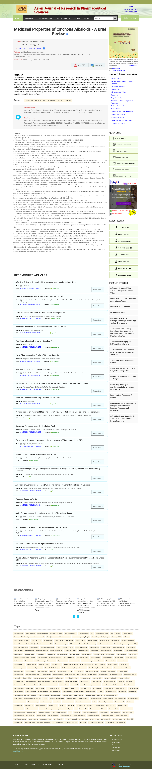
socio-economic (74, 661)
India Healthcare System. (90, 712)
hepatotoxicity (119, 657)
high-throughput (93, 640)
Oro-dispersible (58, 719)
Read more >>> (133, 65)
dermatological (103, 674)
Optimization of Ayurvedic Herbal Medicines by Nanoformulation (42, 527)
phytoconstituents (120, 688)
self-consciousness (31, 708)
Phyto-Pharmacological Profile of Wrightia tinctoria (37, 355)
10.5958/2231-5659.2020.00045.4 (30, 446)
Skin (76, 708)
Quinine (59, 100)
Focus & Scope (116, 78)
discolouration (53, 705)
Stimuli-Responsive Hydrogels (101, 637)
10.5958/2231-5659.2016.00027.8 (30, 288)
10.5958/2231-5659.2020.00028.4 (30, 389)
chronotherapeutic (19, 667)
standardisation (86, 654)
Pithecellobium (104, 712)
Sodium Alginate (127, 633)
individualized (64, 685)
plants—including (30, 691)
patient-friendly (106, 719)
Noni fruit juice (18, 661)
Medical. (103, 708)
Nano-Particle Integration (95, 722)
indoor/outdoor (44, 708)
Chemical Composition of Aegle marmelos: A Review (37, 398)
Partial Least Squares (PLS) (45, 644)
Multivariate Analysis (128, 640)
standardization (90, 691)
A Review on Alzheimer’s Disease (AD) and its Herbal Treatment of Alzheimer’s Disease (52, 485)
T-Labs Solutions (124, 766)
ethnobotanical (108, 688)
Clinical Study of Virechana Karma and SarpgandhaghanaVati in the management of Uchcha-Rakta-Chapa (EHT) (59, 559)
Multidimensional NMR (47, 647)
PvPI (70, 712)
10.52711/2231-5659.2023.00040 (30, 304)
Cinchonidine (29, 100)
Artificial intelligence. (55, 657)
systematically (97, 688)
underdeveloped (19, 688)
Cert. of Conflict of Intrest (125, 163)
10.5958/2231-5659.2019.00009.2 (30, 535)
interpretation (48, 640)
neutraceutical (105, 647)
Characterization (84, 633)
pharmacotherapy (33, 702)
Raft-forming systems (92, 671)
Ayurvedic (38, 100)
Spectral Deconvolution (21, 647)
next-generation (96, 681)
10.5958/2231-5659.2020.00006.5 (30, 432)
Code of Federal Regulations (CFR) (107, 695)
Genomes (65, 688)
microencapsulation (81, 647)
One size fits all (40, 688)
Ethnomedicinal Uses (86, 664)
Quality (45, 698)
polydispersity (81, 674)
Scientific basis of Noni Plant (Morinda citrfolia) (35, 454)
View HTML (98, 65)
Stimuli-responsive (64, 637)
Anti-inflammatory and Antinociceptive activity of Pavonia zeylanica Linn (45, 513)
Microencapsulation (118, 647)
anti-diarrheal (30, 715)
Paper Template (121, 151)
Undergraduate (94, 708)
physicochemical (106, 650)
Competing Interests (118, 86)
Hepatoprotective (68, 702)
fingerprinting (110, 654)
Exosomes (121, 681)
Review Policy (115, 109)
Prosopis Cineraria (44, 664)
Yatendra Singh (38, 41)
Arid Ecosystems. (100, 664)
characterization (18, 633)
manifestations (110, 705)
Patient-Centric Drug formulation (115, 722)
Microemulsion (26, 678)
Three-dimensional (45, 719)
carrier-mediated (19, 681)
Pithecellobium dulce (79, 715)
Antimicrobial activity (102, 633)
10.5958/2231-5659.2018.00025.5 (30, 347)
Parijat (94, 702)
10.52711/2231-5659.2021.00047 (30, 361)
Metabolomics (34, 647)
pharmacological (121, 654)
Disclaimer (114, 95)
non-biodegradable (70, 633)
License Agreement (117, 117)
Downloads (116, 747)
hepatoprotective (133, 698)
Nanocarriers (18, 685)
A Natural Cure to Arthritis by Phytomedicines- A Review (39, 543)
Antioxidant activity (93, 715)
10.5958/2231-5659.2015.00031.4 (30, 550)
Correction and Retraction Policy (122, 112)
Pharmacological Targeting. (21, 640)
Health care (29, 688)
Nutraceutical (51, 661)
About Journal (19, 2)
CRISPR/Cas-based (57, 681)
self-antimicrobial (42, 633)
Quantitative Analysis (61, 644)
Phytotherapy (132, 691)
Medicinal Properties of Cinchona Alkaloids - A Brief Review (60, 31)
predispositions (95, 685)
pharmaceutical (94, 647)
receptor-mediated (110, 678)
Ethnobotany (122, 691)
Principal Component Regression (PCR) (125, 644)
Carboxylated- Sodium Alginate (23, 637)
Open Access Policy (118, 123)
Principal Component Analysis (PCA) (24, 644)
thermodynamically (116, 674)
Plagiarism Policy (116, 98)
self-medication (122, 705)
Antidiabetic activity (122, 715)
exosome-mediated (44, 681)
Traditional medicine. (20, 719)
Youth (81, 708)
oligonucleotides (30, 722)
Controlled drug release (108, 671)
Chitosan (117, 633)
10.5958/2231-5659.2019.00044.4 (30, 505)
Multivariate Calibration (105, 644)
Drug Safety (77, 712)
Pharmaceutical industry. (57, 698)
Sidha (44, 100)
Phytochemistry (56, 664)
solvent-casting (33, 719)
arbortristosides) (96, 698)
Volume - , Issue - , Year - (36, 60)
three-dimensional (71, 719)
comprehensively (87, 661)
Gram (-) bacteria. (52, 637)
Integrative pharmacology (21, 657)
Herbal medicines (111, 691)
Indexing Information (124, 176)
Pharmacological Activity (71, 664)
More (76, 18)
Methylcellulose (30, 671)
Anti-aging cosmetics (40, 678)
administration (29, 650)
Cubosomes (82, 667)
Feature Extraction (62, 647)
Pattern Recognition (76, 644)
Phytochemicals (119, 702)
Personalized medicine (31, 685)
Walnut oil (17, 678)
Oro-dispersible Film (71, 722)
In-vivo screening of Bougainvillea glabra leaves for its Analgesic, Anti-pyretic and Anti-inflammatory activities (57, 469)
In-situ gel (52, 671)
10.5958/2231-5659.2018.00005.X (30, 318)
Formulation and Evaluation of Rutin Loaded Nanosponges (40, 312)
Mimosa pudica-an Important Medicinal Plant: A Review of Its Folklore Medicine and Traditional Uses (57, 412)
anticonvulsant (41, 715)
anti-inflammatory (69, 657)
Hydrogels (86, 637)
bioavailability (95, 650)
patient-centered (62, 654)
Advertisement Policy (118, 92)
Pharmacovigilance (44, 712)
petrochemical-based (56, 633)
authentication (104, 640)
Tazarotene (70, 705)
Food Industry (41, 654)
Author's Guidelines (123, 145)
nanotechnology (85, 678)
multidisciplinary (84, 681)
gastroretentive (18, 671)
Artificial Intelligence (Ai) (34, 667)
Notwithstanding (129, 685)
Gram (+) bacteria (39, 637)
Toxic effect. (67, 100)
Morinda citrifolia (131, 657)
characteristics (117, 650)
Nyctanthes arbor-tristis (83, 702)
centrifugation (92, 674)
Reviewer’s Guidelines (118, 106)
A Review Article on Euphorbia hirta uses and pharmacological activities (45, 282)
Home (17, 18)
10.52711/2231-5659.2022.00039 (30, 375)
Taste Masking (18, 654)
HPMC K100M (79, 671)
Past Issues (29, 18)
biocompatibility (112, 664)
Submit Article (130, 18)
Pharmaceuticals (29, 654)
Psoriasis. (90, 705)
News (86, 18)
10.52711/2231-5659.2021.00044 (30, 404)
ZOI (111, 633)
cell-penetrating (31, 681)
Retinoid (62, 705)
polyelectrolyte (30, 633)
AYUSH (33, 657)
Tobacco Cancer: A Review (26, 499)
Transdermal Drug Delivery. (122, 667)
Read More (97, 290)
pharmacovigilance (126, 708)
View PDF (81, 65)
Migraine (100, 691)
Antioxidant (28, 661)
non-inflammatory (41, 705)
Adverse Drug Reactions (59, 712)
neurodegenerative (71, 681)
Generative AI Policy (118, 114)
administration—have (72, 678)
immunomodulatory (82, 657)
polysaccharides (107, 657)
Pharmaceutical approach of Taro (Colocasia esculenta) (39, 296)
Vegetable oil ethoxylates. (55, 678)
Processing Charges (121, 170)
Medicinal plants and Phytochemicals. (25, 695)
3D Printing (83, 722)
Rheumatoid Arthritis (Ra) (52, 667)
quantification (69, 640)
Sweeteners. (51, 654)
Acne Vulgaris (81, 705)
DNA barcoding (42, 657)
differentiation (29, 705)
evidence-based (75, 654)
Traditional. (130, 702)
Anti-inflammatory (39, 661)
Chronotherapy (106, 667)
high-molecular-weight (44, 722)
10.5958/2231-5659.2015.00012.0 (30, 566)
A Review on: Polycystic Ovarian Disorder (32, 369)
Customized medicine (53, 688)
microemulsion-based (32, 674)
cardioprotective (19, 715)
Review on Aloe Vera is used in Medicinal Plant (35, 426)
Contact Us (31, 2)
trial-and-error (117, 685)
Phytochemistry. (62, 661)
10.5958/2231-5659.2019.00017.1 (30, 491)
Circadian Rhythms (94, 667)
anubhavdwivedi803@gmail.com (31, 45)
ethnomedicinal (122, 661)
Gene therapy (130, 681)
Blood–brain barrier (109, 681)
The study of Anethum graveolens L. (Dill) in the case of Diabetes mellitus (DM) (49, 440)
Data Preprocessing (90, 644)
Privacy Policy (115, 89)
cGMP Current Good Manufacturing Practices (27, 698)
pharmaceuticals (80, 640)
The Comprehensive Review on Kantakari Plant (35, 341)
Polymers (126, 637)
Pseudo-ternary (46, 674)
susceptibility (74, 685)
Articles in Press (118, 745)
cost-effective (133, 654)
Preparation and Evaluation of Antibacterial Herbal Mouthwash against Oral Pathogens (51, 383)
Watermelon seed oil (130, 674)
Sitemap (61, 764)
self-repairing (77, 637)
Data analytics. (74, 688)
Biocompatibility (116, 637)
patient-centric (94, 719)
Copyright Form (122, 157)
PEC (92, 633)
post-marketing (31, 712)
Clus (71, 647)
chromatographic (99, 654)
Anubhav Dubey (26, 41)
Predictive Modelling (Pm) (69, 667)
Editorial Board (46, 18)
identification (59, 640)
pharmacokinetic (83, 650)
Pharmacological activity (106, 702)
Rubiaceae (51, 100)
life (86, 708)
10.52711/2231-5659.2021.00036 (29, 48)
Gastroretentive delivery (65, 671)
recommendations (43, 695)
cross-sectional (18, 708)
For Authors (63, 18)
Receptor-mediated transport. (49, 685)
